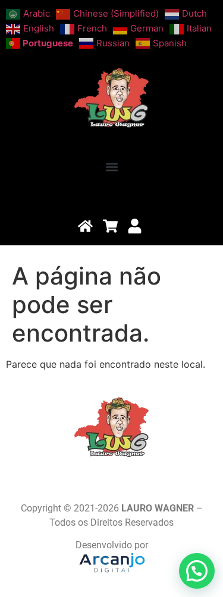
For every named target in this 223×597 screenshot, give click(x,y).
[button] (111, 167)
